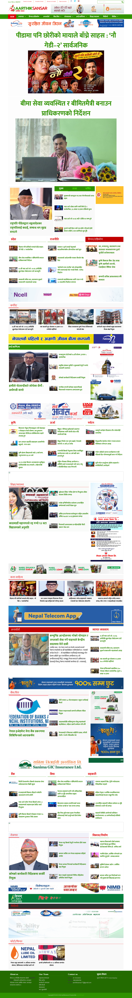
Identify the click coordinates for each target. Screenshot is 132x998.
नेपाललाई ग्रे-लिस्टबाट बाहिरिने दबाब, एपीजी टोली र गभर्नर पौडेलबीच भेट (73, 734)
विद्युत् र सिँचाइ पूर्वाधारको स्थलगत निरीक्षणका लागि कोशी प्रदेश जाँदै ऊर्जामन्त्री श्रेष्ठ (68, 432)
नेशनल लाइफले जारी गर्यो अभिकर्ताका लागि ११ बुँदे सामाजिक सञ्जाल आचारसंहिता (69, 794)
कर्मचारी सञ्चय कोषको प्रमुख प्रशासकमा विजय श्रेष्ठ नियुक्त (109, 328)
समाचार (21, 16)
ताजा (74, 189)
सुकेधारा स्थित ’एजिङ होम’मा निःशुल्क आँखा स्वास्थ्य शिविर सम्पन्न (73, 493)
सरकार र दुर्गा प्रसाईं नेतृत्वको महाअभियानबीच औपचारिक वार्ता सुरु (69, 248)
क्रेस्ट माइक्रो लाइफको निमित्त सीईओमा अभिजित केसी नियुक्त (71, 876)
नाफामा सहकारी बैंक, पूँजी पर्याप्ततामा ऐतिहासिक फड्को (107, 783)
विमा (52, 774)
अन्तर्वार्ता (46, 16)
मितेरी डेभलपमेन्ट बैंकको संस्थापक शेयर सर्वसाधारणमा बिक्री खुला (31, 783)
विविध (114, 16)
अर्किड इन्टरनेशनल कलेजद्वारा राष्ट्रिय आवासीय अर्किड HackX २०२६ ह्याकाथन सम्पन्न (73, 515)
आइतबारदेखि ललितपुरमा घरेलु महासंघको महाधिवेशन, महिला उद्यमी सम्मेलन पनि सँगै (72, 723)
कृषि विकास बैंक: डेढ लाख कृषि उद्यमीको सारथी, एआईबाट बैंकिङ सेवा (109, 264)
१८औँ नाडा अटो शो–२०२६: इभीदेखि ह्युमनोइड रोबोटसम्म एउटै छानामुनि (30, 270)
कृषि (13, 422)
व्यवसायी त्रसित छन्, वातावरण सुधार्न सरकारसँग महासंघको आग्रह (30, 281)
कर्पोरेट (13, 305)
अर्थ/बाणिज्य (80, 16)
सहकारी (92, 774)
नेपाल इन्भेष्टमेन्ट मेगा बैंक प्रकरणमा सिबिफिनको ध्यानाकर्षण (27, 733)
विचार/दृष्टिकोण (34, 16)
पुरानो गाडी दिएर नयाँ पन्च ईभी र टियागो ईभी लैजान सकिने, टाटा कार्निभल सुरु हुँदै (78, 229)
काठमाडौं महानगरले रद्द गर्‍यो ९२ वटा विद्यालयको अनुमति (28, 525)
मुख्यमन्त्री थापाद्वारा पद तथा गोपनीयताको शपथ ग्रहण (79, 197)
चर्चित (88, 189)
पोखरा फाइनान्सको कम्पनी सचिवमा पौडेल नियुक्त (72, 712)
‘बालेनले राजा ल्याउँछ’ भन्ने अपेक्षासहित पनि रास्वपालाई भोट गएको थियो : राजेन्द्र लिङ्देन (70, 270)
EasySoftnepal (80, 995)
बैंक (13, 774)
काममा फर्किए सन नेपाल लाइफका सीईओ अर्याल (72, 855)
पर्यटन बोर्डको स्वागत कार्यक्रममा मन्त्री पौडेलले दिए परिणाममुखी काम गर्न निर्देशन (108, 453)
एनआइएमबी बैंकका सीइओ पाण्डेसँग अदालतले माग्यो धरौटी (30, 794)
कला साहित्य (16, 577)
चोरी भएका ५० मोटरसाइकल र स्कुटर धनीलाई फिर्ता (73, 701)
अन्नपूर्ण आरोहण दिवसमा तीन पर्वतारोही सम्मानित (107, 431)
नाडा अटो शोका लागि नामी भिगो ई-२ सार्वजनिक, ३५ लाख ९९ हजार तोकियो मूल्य (78, 208)
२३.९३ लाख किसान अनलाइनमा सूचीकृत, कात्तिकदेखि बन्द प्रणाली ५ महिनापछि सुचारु (32, 465)
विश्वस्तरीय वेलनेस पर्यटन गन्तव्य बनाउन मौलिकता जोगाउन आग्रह (107, 442)
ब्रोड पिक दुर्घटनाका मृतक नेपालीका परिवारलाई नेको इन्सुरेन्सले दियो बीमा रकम (69, 816)
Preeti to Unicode (27, 1)
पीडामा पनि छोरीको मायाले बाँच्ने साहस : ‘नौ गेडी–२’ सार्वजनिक (66, 40)
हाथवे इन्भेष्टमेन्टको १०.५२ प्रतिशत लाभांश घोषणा (51, 964)
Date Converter (63, 1)
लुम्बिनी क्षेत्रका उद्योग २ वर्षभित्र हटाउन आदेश (109, 866)
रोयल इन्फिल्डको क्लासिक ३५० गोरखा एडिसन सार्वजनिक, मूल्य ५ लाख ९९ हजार (111, 671)
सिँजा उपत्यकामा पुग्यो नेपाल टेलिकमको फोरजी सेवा (80, 328)
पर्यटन (91, 422)
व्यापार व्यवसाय (100, 629)
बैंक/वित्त (56, 16)
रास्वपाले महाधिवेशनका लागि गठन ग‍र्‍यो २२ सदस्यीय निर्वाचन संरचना (70, 281)
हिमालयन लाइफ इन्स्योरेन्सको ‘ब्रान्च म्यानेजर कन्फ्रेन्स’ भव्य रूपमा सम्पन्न (68, 804)
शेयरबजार (67, 16)
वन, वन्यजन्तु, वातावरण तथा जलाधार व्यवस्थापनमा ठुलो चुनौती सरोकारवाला (109, 250)
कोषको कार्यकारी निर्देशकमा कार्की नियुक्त (72, 377)
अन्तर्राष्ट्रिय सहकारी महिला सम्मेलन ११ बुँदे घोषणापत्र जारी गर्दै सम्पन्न (108, 804)
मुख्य (61, 188)
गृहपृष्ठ (12, 16)
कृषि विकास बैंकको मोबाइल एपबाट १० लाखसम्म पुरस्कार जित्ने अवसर (31, 815)
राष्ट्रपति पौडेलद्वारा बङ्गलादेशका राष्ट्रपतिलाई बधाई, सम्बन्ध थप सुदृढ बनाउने (28, 227)
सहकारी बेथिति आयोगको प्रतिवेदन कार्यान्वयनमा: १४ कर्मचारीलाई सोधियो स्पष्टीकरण (107, 816)
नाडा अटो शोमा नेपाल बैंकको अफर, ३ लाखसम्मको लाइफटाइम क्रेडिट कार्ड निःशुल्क (30, 805)
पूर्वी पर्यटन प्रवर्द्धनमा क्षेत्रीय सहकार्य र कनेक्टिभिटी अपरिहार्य (107, 464)
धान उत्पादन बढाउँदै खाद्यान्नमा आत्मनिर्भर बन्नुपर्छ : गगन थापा (32, 443)
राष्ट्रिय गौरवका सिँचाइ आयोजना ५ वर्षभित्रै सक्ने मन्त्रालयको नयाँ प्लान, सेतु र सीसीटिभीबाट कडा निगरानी (70, 464)
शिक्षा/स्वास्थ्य (94, 16)
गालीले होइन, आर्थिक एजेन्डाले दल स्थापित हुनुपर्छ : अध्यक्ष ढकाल (111, 855)
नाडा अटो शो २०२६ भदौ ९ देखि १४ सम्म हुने (78, 218)
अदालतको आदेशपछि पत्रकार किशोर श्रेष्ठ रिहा (70, 259)
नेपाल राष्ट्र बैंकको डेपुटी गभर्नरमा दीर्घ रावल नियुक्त (72, 844)
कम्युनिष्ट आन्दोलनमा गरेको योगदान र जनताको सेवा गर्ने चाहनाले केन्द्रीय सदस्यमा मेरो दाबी (69, 639)
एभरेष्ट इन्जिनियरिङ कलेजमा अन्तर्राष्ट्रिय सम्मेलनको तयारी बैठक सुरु (71, 504)
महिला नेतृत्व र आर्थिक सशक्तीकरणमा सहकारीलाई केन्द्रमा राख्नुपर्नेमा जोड (107, 794)
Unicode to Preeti (39, 1)
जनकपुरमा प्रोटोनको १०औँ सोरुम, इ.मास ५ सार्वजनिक (72, 356)
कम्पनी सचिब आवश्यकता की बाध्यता (110, 278)
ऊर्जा (52, 422)
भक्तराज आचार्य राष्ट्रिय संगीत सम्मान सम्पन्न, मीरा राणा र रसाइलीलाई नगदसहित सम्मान (109, 601)
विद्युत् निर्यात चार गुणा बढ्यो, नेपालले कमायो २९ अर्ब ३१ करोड (69, 442)
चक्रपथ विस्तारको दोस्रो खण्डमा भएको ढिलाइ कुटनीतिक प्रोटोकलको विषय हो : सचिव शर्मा (110, 844)
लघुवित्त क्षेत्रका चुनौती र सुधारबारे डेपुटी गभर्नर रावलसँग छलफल (73, 367)
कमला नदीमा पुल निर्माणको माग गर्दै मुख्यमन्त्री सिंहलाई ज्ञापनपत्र (110, 877)
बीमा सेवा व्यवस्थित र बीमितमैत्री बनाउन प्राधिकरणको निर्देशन (66, 108)
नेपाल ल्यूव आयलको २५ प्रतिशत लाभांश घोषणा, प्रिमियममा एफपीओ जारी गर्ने (23, 964)
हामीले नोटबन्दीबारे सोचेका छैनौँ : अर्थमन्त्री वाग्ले (26, 388)
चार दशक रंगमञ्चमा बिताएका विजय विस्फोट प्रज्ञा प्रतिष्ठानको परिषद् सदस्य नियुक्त (51, 601)
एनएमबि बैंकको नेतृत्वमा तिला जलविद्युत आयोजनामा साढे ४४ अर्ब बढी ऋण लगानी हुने (70, 453)
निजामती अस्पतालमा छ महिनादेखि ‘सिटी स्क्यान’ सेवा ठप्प (72, 526)
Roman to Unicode (51, 1)
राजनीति (54, 239)
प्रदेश (13, 239)
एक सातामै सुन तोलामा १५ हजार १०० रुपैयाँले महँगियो (51, 328)
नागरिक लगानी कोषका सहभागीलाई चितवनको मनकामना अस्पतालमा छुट (70, 388)
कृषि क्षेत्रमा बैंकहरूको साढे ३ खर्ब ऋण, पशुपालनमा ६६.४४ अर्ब (31, 454)
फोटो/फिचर (16, 941)
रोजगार (14, 835)
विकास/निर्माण (100, 835)
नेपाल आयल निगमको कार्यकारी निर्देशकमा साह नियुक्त (72, 865)
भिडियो (105, 16)
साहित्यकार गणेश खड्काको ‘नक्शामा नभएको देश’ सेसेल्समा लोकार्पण (80, 599)
